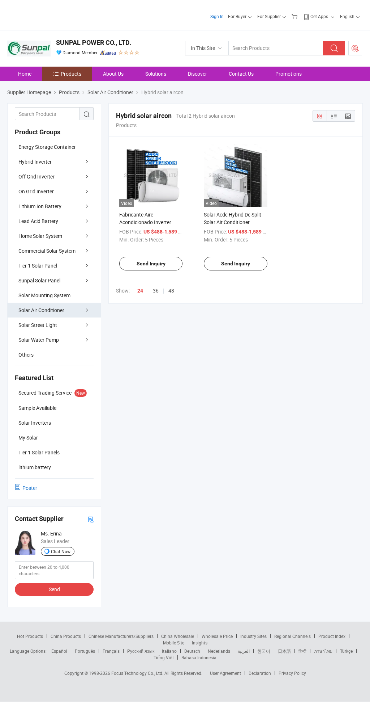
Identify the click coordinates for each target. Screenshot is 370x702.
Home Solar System (40, 235)
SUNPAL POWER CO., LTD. (93, 42)
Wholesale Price (217, 636)
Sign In (217, 16)
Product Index (331, 636)
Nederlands (219, 651)
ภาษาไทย (323, 651)
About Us (113, 73)
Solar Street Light (37, 324)
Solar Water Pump (38, 339)
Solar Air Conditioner (41, 310)
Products (71, 73)
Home (24, 73)
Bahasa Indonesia (198, 657)
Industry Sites (253, 636)
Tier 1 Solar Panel (37, 265)
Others (26, 354)
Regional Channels (292, 636)
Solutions (155, 73)
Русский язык (140, 651)
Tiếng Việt (164, 657)
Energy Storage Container (47, 146)
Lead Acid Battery (38, 221)
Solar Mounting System (44, 295)
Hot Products (30, 636)
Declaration (260, 673)
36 (156, 290)
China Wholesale (177, 636)
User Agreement (225, 673)
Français (111, 651)
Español (59, 651)
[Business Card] (91, 519)
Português (85, 651)
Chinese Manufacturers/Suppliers (121, 636)
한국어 (263, 651)
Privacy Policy (292, 673)
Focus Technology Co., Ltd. (137, 673)
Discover (197, 73)
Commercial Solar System (47, 250)
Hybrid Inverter (35, 161)
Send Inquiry (151, 263)
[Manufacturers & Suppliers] (53, 14)
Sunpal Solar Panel (39, 280)
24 (140, 291)
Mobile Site (173, 643)
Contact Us (241, 73)
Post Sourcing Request (355, 48)
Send (54, 589)
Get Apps (319, 16)
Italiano (169, 651)
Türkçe (346, 651)
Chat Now (60, 551)
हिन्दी (302, 651)
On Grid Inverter (36, 191)
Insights (199, 643)
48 (171, 290)
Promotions (288, 73)
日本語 (284, 651)
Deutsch (192, 651)
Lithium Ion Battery (39, 206)
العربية (244, 651)
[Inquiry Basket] (295, 16)
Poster (29, 487)
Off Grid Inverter (36, 176)
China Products (66, 636)
